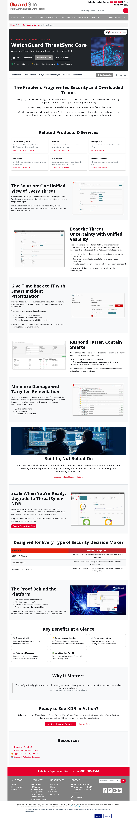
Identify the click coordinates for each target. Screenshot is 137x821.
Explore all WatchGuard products (27, 757)
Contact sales (106, 75)
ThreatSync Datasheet (23, 747)
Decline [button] (107, 816)
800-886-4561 (116, 2)
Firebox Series (26, 17)
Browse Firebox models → (100, 167)
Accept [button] (98, 816)
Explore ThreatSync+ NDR (24, 526)
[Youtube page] (114, 792)
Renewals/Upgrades (43, 17)
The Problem (16, 75)
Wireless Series (37, 789)
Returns (53, 792)
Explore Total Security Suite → (23, 150)
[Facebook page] (105, 792)
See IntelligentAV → (97, 150)
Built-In (66, 75)
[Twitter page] (110, 792)
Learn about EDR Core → (60, 150)
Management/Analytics (40, 792)
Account (121, 17)
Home (13, 784)
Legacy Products (37, 797)
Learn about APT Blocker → (61, 167)
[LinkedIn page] (119, 792)
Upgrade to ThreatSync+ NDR (26, 753)
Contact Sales (45, 58)
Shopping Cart (17, 787)
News (52, 787)
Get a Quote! (83, 17)
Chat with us (63, 58)
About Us (113, 17)
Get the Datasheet (24, 58)
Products (14, 17)
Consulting (54, 794)
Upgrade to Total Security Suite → (68, 477)
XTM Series (35, 787)
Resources (71, 17)
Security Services (37, 794)
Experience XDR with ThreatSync (60, 724)
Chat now (122, 75)
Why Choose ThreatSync (49, 75)
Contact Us (94, 17)
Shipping (53, 789)
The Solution (30, 75)
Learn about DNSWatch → (22, 167)
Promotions (59, 17)
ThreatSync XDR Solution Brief (26, 750)
